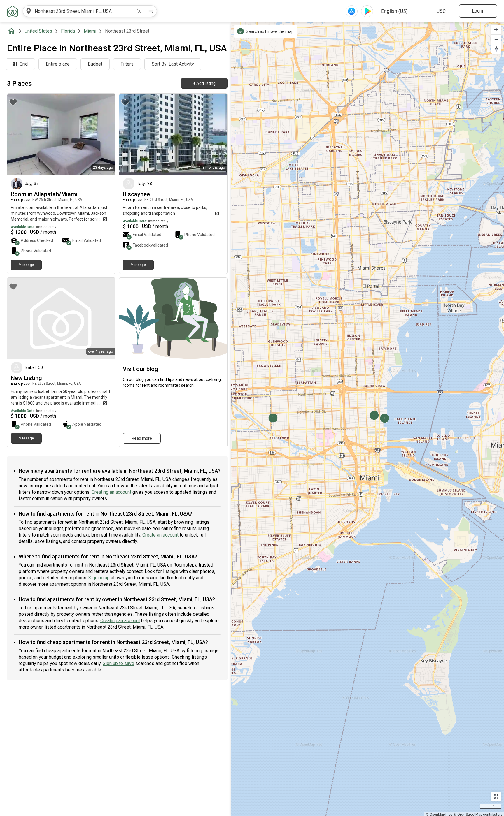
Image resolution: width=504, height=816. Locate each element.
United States (38, 31)
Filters (127, 64)
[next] (151, 11)
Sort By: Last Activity (173, 64)
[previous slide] (18, 134)
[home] (12, 31)
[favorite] (13, 102)
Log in (478, 11)
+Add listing (204, 83)
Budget (95, 64)
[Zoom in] (496, 29)
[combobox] (84, 11)
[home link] (12, 11)
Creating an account (111, 492)
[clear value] (139, 11)
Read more (142, 438)
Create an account (160, 535)
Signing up (99, 578)
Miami (90, 31)
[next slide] (104, 134)
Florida (68, 31)
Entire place (58, 64)
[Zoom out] (496, 39)
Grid (24, 64)
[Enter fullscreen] (496, 796)
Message (26, 265)
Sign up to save (118, 663)
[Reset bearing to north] (496, 49)
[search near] (28, 11)
